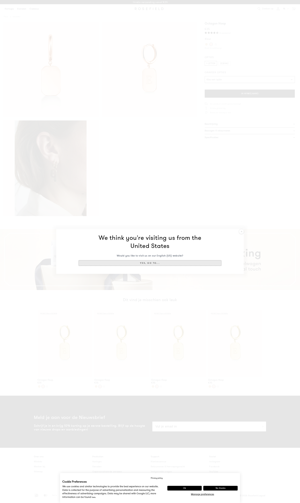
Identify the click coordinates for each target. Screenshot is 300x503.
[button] (150, 263)
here (93, 497)
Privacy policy (157, 478)
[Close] (241, 231)
